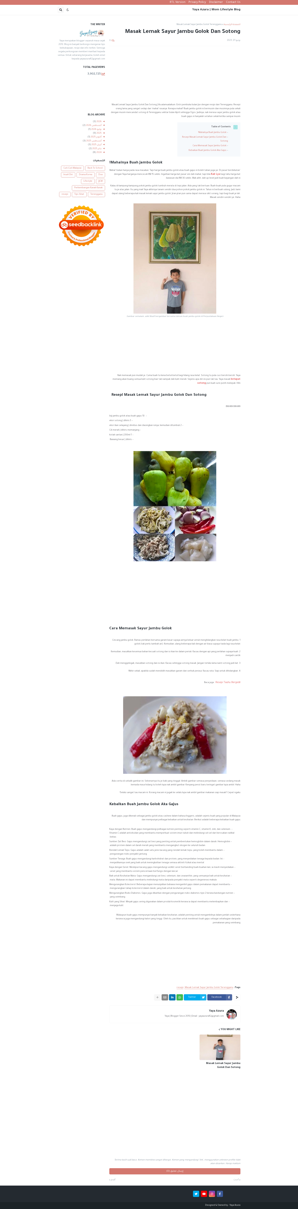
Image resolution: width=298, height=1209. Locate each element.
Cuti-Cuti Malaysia (72, 168)
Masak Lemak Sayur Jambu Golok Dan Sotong (223, 1065)
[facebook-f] (220, 1194)
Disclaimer (216, 2)
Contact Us (233, 2)
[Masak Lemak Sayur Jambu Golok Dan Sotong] (220, 1047)
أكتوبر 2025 (96, 137)
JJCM (100, 181)
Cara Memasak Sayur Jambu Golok (209, 146)
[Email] (165, 997)
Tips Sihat (79, 194)
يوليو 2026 (96, 129)
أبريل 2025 (96, 145)
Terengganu (96, 194)
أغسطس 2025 (94, 141)
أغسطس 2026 (94, 125)
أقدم (113, 1180)
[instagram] (212, 1194)
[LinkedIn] (172, 997)
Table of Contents (221, 127)
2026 (99, 122)
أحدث (236, 1180)
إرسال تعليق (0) (174, 1171)
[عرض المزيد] (157, 997)
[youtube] (204, 1194)
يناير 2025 (97, 149)
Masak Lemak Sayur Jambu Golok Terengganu (199, 24)
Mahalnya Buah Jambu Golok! (212, 132)
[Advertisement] (174, 74)
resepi (180, 987)
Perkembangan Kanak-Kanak (88, 188)
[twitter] (196, 1194)
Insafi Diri (68, 175)
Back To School (95, 168)
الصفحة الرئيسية (232, 24)
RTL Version (177, 2)
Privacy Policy (197, 2)
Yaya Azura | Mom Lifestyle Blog (216, 10)
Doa (100, 175)
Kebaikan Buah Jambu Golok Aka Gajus (207, 150)
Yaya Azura (216, 1011)
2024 (99, 152)
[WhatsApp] (179, 997)
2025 (99, 133)
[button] (67, 10)
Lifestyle (87, 181)
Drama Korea (85, 175)
